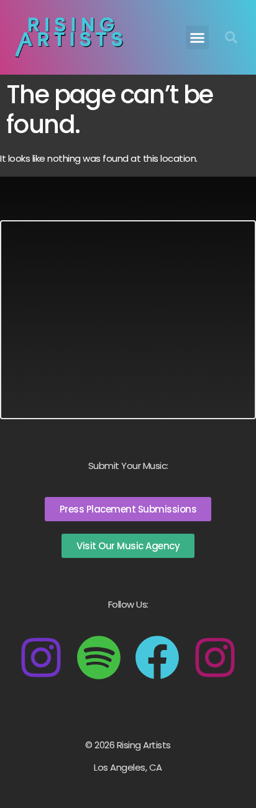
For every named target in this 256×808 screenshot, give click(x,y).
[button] (197, 37)
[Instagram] (41, 657)
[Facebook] (157, 657)
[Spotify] (98, 657)
